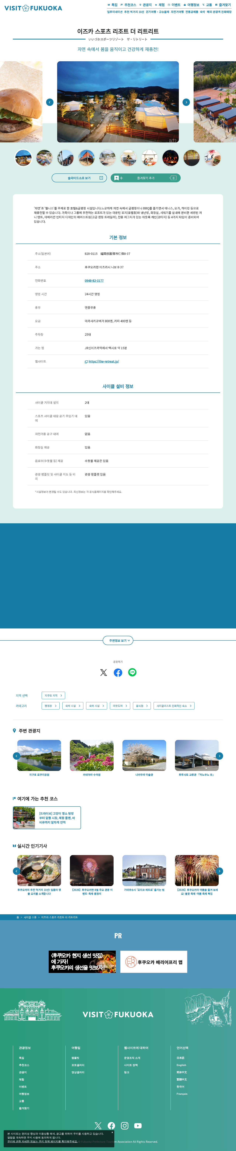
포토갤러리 (78, 1065)
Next (186, 102)
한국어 (180, 1086)
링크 (126, 1072)
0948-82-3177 (94, 280)
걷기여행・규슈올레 (157, 11)
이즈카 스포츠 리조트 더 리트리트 (59, 917)
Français (182, 1093)
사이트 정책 (131, 1065)
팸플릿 (75, 1057)
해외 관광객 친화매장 (219, 11)
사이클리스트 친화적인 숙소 (172, 706)
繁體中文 (182, 1079)
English (181, 1065)
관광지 (147, 4)
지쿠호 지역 (51, 695)
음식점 (139, 706)
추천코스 (130, 4)
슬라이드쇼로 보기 (79, 178)
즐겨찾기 (225, 4)
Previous (49, 102)
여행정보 (193, 4)
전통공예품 (191, 11)
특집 (114, 4)
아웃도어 (118, 706)
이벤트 (176, 4)
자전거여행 (177, 11)
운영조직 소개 (132, 1057)
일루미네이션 (115, 11)
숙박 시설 (70, 706)
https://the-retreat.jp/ (104, 361)
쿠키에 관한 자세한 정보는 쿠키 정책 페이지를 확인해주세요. (42, 1141)
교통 (209, 4)
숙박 (202, 11)
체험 (162, 4)
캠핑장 (48, 706)
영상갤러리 (78, 1072)
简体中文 (182, 1072)
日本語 (180, 1057)
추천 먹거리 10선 (134, 11)
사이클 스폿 (30, 917)
